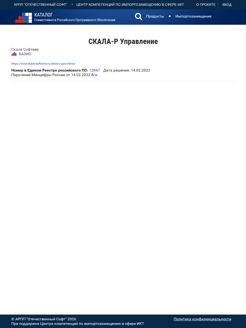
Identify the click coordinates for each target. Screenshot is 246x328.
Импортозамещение (193, 16)
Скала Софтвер (25, 49)
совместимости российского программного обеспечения (74, 17)
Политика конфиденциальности (202, 319)
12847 (94, 70)
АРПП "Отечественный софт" (40, 4)
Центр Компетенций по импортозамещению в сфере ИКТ (130, 4)
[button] (138, 17)
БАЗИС (25, 54)
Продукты (155, 16)
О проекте (205, 4)
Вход (226, 4)
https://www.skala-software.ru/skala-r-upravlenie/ (43, 63)
